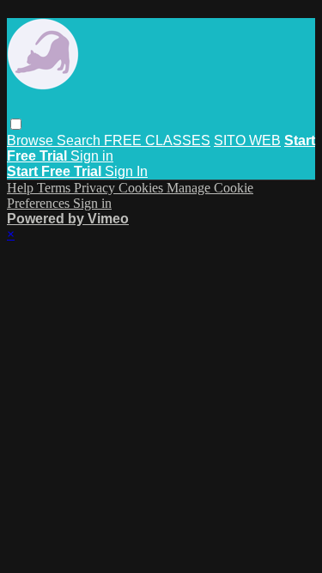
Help (22, 187)
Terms (55, 187)
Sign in (91, 156)
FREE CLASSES (157, 140)
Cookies (142, 187)
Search (80, 140)
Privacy (96, 187)
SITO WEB (247, 140)
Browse (32, 140)
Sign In (126, 171)
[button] (15, 124)
